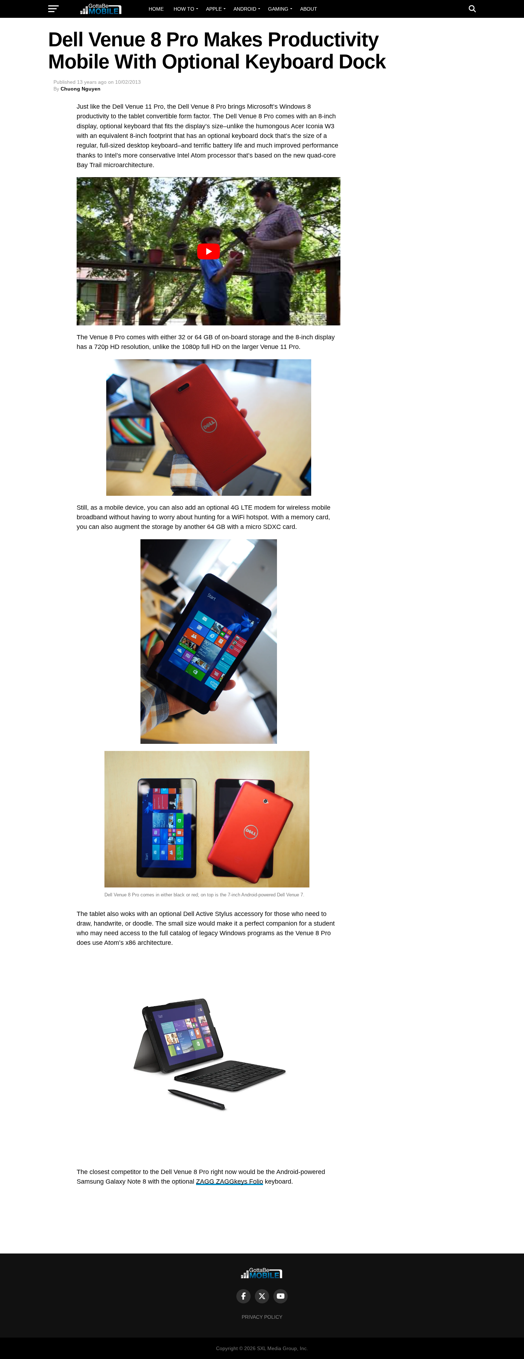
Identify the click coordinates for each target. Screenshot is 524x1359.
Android (244, 9)
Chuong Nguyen (81, 89)
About (308, 9)
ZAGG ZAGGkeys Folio (229, 1181)
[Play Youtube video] (208, 251)
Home (156, 9)
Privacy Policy (262, 1317)
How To (184, 9)
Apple (214, 9)
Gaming (278, 9)
